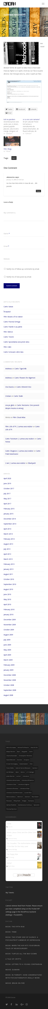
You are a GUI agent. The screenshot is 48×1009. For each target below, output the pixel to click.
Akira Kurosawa (11, 747)
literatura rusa (24, 788)
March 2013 (8, 559)
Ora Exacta (9, 387)
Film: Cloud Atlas (19, 417)
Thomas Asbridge (12, 849)
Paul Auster (35, 797)
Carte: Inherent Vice (24, 387)
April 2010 (7, 604)
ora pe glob (9, 405)
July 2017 (7, 493)
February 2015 (9, 509)
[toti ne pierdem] (13, 126)
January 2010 (8, 614)
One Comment (23, 22)
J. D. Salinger (30, 772)
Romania (31, 801)
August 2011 (8, 574)
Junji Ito (10, 827)
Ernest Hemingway (12, 764)
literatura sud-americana (14, 792)
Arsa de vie (34, 747)
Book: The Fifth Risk (15, 927)
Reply (38, 191)
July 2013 (7, 549)
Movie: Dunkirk (13, 970)
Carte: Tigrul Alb (20, 368)
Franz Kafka (10, 768)
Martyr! (9, 863)
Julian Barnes (10, 776)
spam (14, 158)
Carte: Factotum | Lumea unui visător (19, 439)
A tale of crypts (13, 959)
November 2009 (10, 624)
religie (24, 801)
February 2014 (9, 539)
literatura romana (12, 788)
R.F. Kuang (11, 857)
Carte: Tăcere (9, 337)
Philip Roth (17, 801)
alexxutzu (11, 177)
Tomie (8, 824)
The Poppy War (12, 854)
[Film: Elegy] (12, 141)
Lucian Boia (27, 792)
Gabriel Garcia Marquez (23, 768)
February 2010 (9, 609)
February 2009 (9, 665)
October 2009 (9, 630)
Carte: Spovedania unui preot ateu (16, 342)
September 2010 (10, 584)
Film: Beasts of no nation (13, 317)
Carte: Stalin (18, 396)
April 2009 (7, 655)
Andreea (8, 368)
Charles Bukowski (11, 756)
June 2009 (7, 645)
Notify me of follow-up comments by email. (22, 269)
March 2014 (8, 534)
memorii (20, 797)
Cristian (8, 396)
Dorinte (19, 760)
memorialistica (10, 797)
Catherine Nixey (12, 838)
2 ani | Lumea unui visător (15, 463)
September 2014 (10, 524)
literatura (26, 776)
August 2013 (8, 544)
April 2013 (7, 554)
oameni (27, 797)
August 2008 (8, 695)
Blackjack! (32, 463)
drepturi (26, 760)
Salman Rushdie (11, 805)
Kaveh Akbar (11, 866)
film (31, 764)
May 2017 (7, 498)
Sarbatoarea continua (25, 805)
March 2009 (8, 660)
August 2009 (8, 635)
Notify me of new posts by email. (18, 277)
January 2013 (8, 569)
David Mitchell (10, 760)
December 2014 (10, 519)
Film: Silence (8, 332)
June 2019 (7, 483)
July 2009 (7, 640)
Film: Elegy (8, 149)
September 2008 (10, 690)
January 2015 (8, 514)
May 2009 (7, 650)
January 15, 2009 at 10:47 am (15, 180)
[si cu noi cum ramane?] (32, 126)
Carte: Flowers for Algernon (25, 378)
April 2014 (7, 529)
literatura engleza (23, 784)
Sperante (36, 805)
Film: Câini (7, 347)
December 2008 (10, 675)
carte (31, 751)
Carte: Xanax (8, 306)
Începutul (7, 312)
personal (9, 801)
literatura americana (13, 780)
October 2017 (9, 488)
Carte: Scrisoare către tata (13, 352)
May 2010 (7, 599)
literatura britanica (28, 780)
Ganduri (34, 768)
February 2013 (9, 564)
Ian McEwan (10, 772)
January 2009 (8, 670)
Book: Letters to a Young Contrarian (24, 964)
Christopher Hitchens (25, 756)
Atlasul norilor (10, 751)
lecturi (18, 776)
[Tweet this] (10, 28)
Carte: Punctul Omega (12, 322)
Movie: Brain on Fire (15, 983)
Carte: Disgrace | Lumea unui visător (19, 451)
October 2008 (9, 685)
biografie (24, 751)
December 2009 (10, 619)
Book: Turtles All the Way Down (21, 954)
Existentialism (24, 764)
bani (18, 751)
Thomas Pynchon (11, 809)
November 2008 (10, 680)
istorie (23, 772)
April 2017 (7, 504)
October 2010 (9, 579)
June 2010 (7, 594)
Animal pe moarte (23, 747)
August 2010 (8, 589)
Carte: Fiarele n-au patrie (13, 327)
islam (17, 772)
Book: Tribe (11, 932)
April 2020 (7, 478)
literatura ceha (11, 784)
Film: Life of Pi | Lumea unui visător (18, 426)
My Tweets (10, 892)
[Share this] (6, 28)
